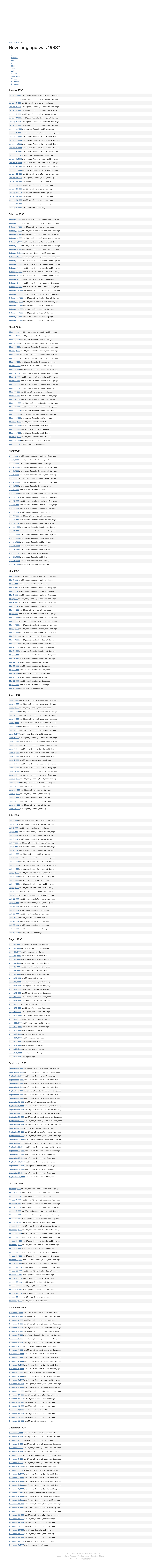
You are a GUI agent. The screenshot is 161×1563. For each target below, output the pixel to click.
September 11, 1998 (16, 1106)
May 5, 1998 (13, 591)
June (13, 68)
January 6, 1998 (15, 114)
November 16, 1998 (16, 1368)
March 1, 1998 (14, 332)
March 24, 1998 (15, 418)
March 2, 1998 (14, 336)
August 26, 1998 (15, 1038)
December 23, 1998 (16, 1515)
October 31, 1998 (15, 1301)
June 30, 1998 (14, 808)
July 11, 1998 (13, 858)
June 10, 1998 (14, 734)
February (14, 57)
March (13, 60)
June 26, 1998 (14, 793)
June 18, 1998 (14, 764)
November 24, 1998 (16, 1398)
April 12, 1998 (14, 497)
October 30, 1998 (15, 1297)
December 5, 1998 (16, 1447)
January (14, 55)
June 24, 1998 (14, 786)
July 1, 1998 (13, 820)
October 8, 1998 (15, 1215)
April (13, 63)
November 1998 (17, 1307)
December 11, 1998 (16, 1470)
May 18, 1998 (14, 640)
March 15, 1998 (14, 384)
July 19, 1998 (14, 887)
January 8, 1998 (15, 121)
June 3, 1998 (14, 708)
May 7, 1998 (13, 599)
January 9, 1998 (15, 125)
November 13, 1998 (16, 1357)
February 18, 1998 (15, 283)
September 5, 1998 (16, 1083)
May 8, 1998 (13, 602)
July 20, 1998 (14, 891)
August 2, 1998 (15, 948)
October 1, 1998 (15, 1188)
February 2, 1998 (15, 223)
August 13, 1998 (15, 989)
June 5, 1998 (14, 715)
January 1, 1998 (15, 95)
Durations (16, 42)
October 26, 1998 (15, 1282)
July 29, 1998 (14, 925)
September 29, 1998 (17, 1173)
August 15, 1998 (15, 997)
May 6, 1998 (13, 595)
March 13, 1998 (14, 377)
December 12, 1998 (16, 1474)
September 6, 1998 (16, 1087)
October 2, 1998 (15, 1192)
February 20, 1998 (16, 290)
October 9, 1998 (15, 1218)
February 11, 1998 (15, 257)
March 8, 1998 (14, 358)
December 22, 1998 (16, 1511)
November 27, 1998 (16, 1410)
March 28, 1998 (15, 433)
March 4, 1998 (14, 343)
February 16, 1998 (15, 275)
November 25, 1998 (16, 1402)
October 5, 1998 (15, 1203)
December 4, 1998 (16, 1444)
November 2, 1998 (16, 1316)
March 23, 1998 (15, 414)
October (14, 79)
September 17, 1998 (16, 1128)
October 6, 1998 (15, 1207)
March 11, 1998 (14, 369)
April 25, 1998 (14, 546)
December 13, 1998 (16, 1477)
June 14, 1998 (14, 749)
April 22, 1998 (14, 534)
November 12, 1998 (16, 1354)
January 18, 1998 (15, 159)
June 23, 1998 (14, 782)
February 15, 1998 (15, 272)
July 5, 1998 (13, 835)
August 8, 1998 (15, 970)
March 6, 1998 (14, 351)
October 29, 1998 (15, 1293)
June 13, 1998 (14, 745)
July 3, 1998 (13, 828)
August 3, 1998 (15, 952)
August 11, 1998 (15, 982)
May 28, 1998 (14, 677)
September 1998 (17, 1063)
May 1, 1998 (13, 576)
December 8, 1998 (16, 1459)
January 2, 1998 (15, 99)
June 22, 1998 (14, 779)
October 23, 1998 (15, 1271)
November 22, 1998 (16, 1391)
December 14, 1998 (16, 1481)
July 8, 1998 (13, 846)
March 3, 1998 (14, 339)
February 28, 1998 (16, 320)
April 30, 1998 (14, 564)
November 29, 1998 (16, 1417)
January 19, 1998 (15, 162)
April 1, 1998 (13, 456)
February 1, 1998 (15, 219)
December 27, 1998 (16, 1530)
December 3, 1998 (16, 1440)
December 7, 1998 (16, 1455)
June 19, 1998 (14, 767)
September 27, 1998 (16, 1165)
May (12, 65)
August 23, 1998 (15, 1026)
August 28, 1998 (15, 1045)
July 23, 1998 (14, 902)
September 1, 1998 (16, 1068)
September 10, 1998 (16, 1102)
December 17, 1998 (16, 1492)
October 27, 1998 (15, 1286)
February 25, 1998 (16, 309)
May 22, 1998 (14, 655)
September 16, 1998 (16, 1124)
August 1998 (15, 939)
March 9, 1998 (14, 362)
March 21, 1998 (14, 407)
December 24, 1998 (16, 1518)
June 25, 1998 (14, 790)
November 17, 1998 (16, 1372)
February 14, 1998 (15, 268)
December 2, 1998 (16, 1436)
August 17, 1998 (15, 1004)
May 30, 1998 (14, 684)
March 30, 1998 (15, 440)
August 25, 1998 (15, 1034)
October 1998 (16, 1183)
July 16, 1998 (14, 876)
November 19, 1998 (16, 1380)
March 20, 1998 (15, 403)
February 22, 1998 (16, 298)
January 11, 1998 (15, 133)
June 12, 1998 (14, 741)
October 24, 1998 (15, 1274)
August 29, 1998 (15, 1049)
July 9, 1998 (13, 850)
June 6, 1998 (14, 719)
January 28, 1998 (15, 196)
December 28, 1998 (16, 1533)
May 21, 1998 (14, 651)
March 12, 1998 (14, 373)
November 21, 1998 (16, 1387)
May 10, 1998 (14, 610)
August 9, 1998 (15, 974)
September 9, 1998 (16, 1098)
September (15, 76)
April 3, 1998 (14, 463)
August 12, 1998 (15, 985)
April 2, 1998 (14, 460)
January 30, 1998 (15, 204)
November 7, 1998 (16, 1335)
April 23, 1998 (14, 538)
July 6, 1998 (13, 839)
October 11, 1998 (15, 1226)
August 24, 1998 (15, 1030)
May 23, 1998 (14, 658)
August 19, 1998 (15, 1011)
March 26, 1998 (15, 425)
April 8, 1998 (14, 482)
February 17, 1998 (15, 279)
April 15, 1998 (14, 508)
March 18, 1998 (14, 395)
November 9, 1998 (16, 1342)
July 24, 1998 (14, 906)
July (12, 71)
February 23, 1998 (16, 301)
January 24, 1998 (15, 181)
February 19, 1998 (15, 286)
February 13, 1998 (15, 264)
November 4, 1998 (16, 1324)
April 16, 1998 (14, 512)
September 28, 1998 (17, 1169)
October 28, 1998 (15, 1289)
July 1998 (14, 815)
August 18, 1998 (15, 1008)
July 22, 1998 (14, 899)
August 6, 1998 (15, 963)
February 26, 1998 (16, 313)
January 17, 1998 (15, 155)
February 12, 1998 (15, 260)
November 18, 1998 (16, 1376)
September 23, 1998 (17, 1150)
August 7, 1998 (14, 967)
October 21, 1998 (15, 1263)
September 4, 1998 (16, 1079)
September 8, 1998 (16, 1094)
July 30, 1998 (14, 929)
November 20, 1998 (16, 1383)
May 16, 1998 (14, 632)
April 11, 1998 (14, 493)
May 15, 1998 (14, 628)
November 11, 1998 (16, 1350)
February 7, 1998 (15, 242)
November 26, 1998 (16, 1406)
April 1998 (14, 451)
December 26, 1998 (16, 1526)
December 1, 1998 (16, 1433)
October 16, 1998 (15, 1244)
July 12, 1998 (14, 861)
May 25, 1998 (14, 666)
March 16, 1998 (14, 388)
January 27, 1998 (15, 192)
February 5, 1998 (15, 234)
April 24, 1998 (14, 542)
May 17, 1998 (14, 636)
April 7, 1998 (13, 478)
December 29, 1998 (16, 1537)
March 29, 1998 (15, 436)
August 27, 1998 (15, 1041)
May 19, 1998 (14, 643)
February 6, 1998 (15, 238)
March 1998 (15, 327)
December (15, 84)
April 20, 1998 (14, 527)
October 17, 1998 (15, 1248)
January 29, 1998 (15, 200)
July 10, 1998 (14, 854)
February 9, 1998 (15, 249)
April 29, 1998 (14, 560)
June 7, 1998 (14, 722)
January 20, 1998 (15, 166)
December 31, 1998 (16, 1545)
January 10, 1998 (15, 129)
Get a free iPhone (97, 1556)
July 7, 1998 (13, 843)
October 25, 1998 (15, 1278)
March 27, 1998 (14, 429)
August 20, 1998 (15, 1015)
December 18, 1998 (16, 1496)
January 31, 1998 (15, 207)
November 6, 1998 (16, 1331)
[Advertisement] (80, 22)
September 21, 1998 (16, 1143)
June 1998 (14, 695)
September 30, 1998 (17, 1177)
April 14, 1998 (14, 504)
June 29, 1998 (14, 805)
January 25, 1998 (15, 185)
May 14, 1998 (14, 625)
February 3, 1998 (15, 227)
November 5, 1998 (16, 1327)
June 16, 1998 (14, 756)
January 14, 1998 (15, 144)
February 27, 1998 (16, 316)
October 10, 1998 (15, 1222)
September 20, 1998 (17, 1139)
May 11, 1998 (13, 613)
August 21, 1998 (15, 1019)
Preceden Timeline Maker (79, 1556)
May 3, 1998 (13, 584)
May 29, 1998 (14, 681)
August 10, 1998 (15, 978)
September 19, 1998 (16, 1135)
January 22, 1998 (15, 174)
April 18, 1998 (14, 519)
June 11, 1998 (14, 737)
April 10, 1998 (14, 489)
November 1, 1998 (16, 1312)
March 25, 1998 (15, 422)
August (14, 73)
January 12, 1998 (15, 136)
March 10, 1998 (14, 365)
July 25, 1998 (14, 910)
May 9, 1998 (13, 606)
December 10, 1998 (16, 1466)
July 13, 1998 (14, 865)
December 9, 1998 (16, 1462)
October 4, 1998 (15, 1200)
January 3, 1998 (15, 103)
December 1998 (17, 1427)
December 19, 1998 (16, 1500)
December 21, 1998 (16, 1507)
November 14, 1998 (16, 1361)
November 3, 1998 (16, 1320)
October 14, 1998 (15, 1237)
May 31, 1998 (14, 688)
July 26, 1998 (14, 914)
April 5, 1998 (14, 471)
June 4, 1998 (14, 711)
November (15, 81)
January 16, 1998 (15, 151)
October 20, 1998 (15, 1259)
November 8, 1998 (16, 1339)
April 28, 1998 (14, 557)
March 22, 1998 (15, 410)
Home (10, 42)
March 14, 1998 (14, 380)
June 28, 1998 (14, 801)
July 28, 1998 (14, 921)
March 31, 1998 (14, 444)
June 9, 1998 (14, 730)
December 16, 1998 (16, 1489)
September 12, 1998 (16, 1109)
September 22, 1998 (17, 1147)
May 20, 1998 (14, 647)
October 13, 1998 (15, 1233)
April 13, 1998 (14, 501)
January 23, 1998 (15, 177)
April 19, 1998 (14, 523)
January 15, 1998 (15, 148)
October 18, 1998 (15, 1252)
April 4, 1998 (14, 467)
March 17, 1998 (14, 392)
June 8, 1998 (14, 726)
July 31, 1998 (14, 932)
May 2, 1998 (13, 580)
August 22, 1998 (15, 1023)
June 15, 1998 (14, 752)
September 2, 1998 (16, 1072)
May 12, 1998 (14, 617)
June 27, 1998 (14, 797)
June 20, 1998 (14, 771)
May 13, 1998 (14, 621)
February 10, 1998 (16, 253)
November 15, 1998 (16, 1365)
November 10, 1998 (16, 1346)
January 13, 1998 (15, 140)
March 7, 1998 (14, 354)
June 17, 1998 (14, 760)
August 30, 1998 (15, 1053)
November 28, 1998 (16, 1413)
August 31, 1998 (15, 1056)
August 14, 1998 (15, 993)
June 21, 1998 (14, 775)
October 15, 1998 (15, 1241)
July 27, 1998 (14, 917)
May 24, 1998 (14, 662)
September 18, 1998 (16, 1132)
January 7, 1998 (15, 118)
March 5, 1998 (14, 347)
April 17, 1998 (14, 516)
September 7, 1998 (16, 1091)
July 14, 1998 (14, 869)
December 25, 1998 (16, 1522)
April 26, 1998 (14, 549)
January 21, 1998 (15, 170)
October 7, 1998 (15, 1211)
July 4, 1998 (13, 831)
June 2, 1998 (14, 704)
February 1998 (16, 214)
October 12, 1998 (15, 1230)
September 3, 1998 (16, 1076)
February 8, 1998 (15, 245)
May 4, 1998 (13, 587)
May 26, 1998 (14, 670)
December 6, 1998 (16, 1451)
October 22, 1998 (15, 1267)
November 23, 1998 (16, 1395)
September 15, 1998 (16, 1120)
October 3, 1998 (15, 1196)
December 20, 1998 (16, 1504)
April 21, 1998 (14, 531)
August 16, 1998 (15, 1000)
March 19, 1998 (14, 399)
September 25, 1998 (17, 1158)
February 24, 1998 (16, 305)
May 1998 (14, 571)
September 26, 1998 (17, 1162)
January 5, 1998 (15, 110)
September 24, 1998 (17, 1154)
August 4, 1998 (15, 955)
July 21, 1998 (14, 895)
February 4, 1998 (15, 230)
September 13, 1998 (16, 1113)
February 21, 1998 (15, 294)
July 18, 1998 (14, 884)
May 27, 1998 (14, 673)
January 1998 (16, 90)
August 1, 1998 (14, 944)
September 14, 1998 (16, 1117)
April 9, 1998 (14, 486)
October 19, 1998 (15, 1256)
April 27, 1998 (14, 553)
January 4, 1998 (15, 106)
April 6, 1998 (14, 475)
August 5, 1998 (15, 959)
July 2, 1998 (13, 824)
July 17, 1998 (14, 880)
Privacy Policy (75, 1559)
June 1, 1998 (14, 700)
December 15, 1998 (16, 1485)
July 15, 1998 (14, 873)
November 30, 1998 (16, 1421)
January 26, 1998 (15, 189)
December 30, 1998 (16, 1541)
